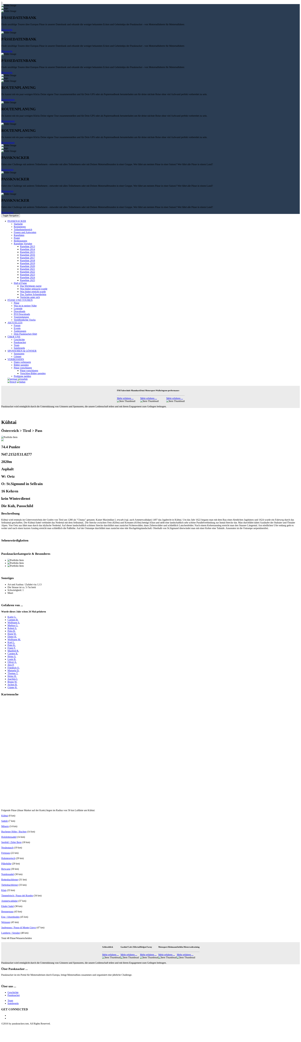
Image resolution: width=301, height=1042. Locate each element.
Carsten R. (13, 653)
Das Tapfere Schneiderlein (33, 294)
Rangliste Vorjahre (23, 243)
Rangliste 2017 (27, 257)
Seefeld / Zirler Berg (11, 842)
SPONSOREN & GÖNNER (22, 350)
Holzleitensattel (8, 837)
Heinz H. (12, 676)
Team (16, 345)
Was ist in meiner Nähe (25, 305)
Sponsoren (19, 353)
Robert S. (12, 628)
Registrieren (20, 226)
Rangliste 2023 (27, 274)
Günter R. (12, 687)
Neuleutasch (7, 847)
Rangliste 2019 (27, 263)
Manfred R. (13, 650)
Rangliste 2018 (27, 260)
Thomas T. (13, 673)
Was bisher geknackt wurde (33, 288)
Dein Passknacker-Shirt (25, 334)
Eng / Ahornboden (10, 917)
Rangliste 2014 (27, 249)
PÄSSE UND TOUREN (20, 300)
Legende (18, 308)
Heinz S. (12, 656)
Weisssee (5, 922)
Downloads (19, 311)
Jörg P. (11, 665)
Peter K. (12, 645)
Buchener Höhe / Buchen (13, 831)
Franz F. (12, 648)
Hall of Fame (20, 283)
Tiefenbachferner (9, 885)
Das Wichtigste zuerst (30, 286)
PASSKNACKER (17, 221)
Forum (17, 325)
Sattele (4, 821)
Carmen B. (13, 619)
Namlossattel (7, 874)
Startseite (18, 224)
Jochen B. (12, 684)
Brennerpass (7, 911)
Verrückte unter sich (30, 297)
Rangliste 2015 (27, 252)
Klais (3, 890)
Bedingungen (20, 240)
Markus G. (13, 625)
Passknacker (7, 169)
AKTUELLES (15, 322)
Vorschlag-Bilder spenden (33, 373)
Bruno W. (12, 681)
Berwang (5, 869)
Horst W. (12, 634)
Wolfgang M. (14, 639)
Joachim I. (13, 679)
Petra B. (12, 631)
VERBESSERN (16, 359)
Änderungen (20, 331)
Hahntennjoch (8, 858)
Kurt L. (11, 642)
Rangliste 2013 (27, 246)
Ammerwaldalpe (9, 901)
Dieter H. (12, 636)
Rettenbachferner (9, 879)
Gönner (17, 356)
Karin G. (12, 617)
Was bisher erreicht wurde (33, 291)
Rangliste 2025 (27, 280)
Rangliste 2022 (27, 271)
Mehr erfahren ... (125, 398)
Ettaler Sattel (7, 906)
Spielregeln (19, 348)
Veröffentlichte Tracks (25, 319)
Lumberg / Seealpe (10, 933)
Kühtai (4, 815)
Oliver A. (12, 662)
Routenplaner (8, 99)
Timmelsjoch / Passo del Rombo (17, 895)
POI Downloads (22, 314)
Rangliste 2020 (27, 266)
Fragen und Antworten (25, 232)
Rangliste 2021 (27, 269)
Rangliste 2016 (27, 255)
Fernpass (5, 853)
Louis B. (12, 659)
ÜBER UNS (14, 336)
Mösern (5, 826)
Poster (17, 238)
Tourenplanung (21, 317)
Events (17, 328)
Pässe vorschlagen (23, 367)
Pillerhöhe (6, 863)
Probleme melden (22, 376)
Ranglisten (19, 235)
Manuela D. (13, 670)
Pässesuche (6, 29)
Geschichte (19, 339)
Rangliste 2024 (27, 277)
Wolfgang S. (14, 622)
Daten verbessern (22, 362)
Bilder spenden (21, 365)
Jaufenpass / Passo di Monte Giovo (18, 927)
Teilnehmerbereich (23, 229)
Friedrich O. (14, 667)
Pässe (16, 303)
